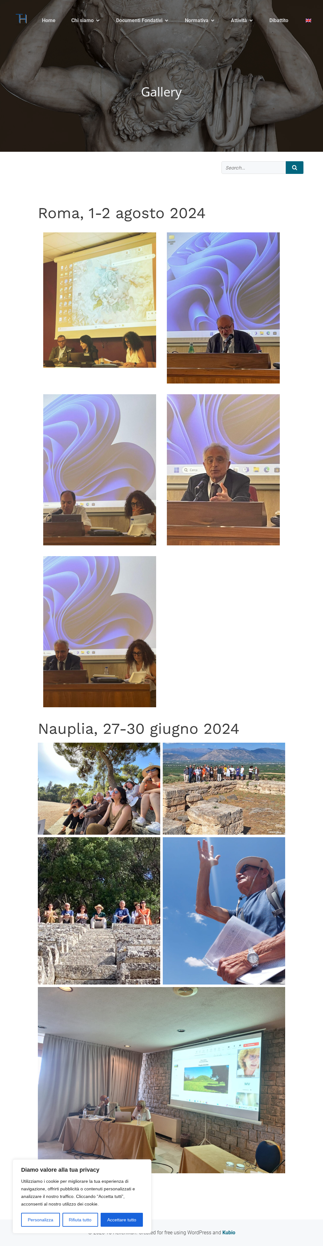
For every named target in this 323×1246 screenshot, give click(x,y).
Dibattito (278, 20)
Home (49, 20)
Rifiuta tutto (80, 1219)
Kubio (228, 1233)
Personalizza (40, 1219)
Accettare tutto (121, 1219)
